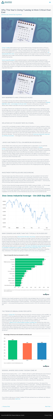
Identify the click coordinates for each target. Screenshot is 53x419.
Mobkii (22, 415)
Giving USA (12, 314)
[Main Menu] (50, 2)
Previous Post (5, 406)
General (11, 14)
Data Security (4, 14)
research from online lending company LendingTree (22, 322)
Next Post (48, 406)
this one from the (26, 236)
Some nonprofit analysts (8, 60)
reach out (17, 399)
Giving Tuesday (6, 47)
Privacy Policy (48, 415)
